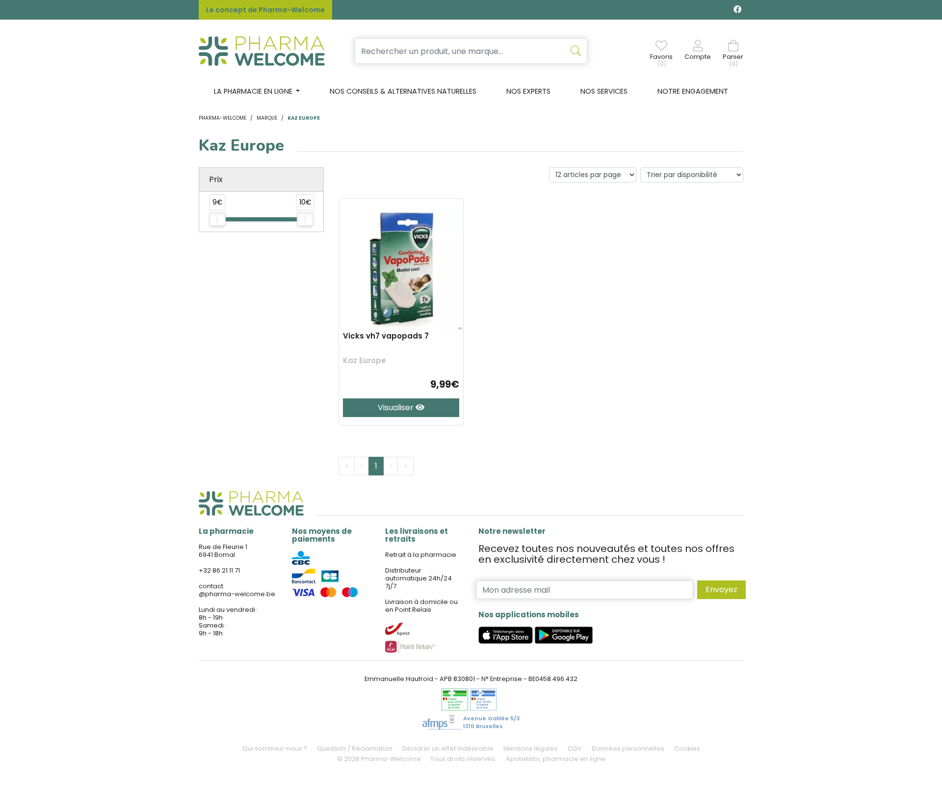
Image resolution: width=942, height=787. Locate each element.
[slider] (217, 219)
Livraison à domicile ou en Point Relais (421, 605)
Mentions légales (530, 748)
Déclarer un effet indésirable (448, 748)
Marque (267, 118)
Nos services (604, 91)
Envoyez (721, 589)
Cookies (687, 748)
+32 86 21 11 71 (219, 570)
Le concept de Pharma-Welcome (265, 10)
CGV (575, 748)
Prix (216, 179)
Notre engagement (692, 91)
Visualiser (397, 407)
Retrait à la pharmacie (420, 554)
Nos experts (528, 91)
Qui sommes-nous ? (274, 748)
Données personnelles (628, 748)
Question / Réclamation (354, 748)
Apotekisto (555, 759)
